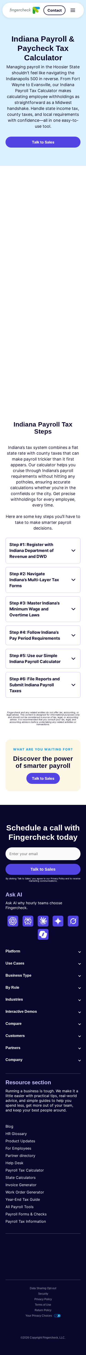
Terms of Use (43, 1304)
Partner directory (20, 1155)
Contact (54, 10)
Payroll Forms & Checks (26, 1214)
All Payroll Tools (19, 1206)
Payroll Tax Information (26, 1221)
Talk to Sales (43, 142)
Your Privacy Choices (38, 1315)
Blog (9, 1126)
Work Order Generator (25, 1192)
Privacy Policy (43, 1299)
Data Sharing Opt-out (43, 1288)
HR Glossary (16, 1133)
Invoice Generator (21, 1185)
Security (43, 1293)
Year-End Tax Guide (23, 1199)
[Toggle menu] (72, 10)
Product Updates (20, 1141)
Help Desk (14, 1163)
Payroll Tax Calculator (25, 1170)
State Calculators (21, 1177)
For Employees (18, 1148)
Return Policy (43, 1310)
